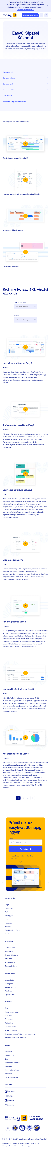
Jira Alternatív (10, 962)
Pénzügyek (9, 915)
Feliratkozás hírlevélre (12, 1063)
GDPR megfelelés (11, 1030)
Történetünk (9, 1055)
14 (32, 798)
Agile (6, 912)
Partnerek (8, 1066)
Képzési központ (10, 987)
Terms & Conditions (12, 1070)
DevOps (8, 934)
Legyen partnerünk (12, 1077)
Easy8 (7, 905)
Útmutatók (9, 1019)
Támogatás (9, 984)
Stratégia (8, 926)
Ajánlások (8, 1074)
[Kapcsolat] (41, 15)
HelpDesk (8, 923)
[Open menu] (46, 15)
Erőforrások (9, 908)
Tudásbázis (9, 1023)
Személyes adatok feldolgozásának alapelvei (20, 1034)
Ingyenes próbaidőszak (30, 15)
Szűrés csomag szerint (20, 302)
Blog (6, 1059)
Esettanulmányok (11, 966)
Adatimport (9, 991)
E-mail (11, 838)
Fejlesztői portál (10, 1027)
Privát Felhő (9, 951)
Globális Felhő (10, 948)
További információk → (25, 10)
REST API (8, 1016)
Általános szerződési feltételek (15, 1038)
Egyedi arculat (10, 995)
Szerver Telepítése (11, 955)
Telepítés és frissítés (12, 1012)
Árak (6, 1008)
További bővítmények (12, 930)
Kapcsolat (8, 1052)
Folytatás (24, 849)
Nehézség (16, 315)
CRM (7, 919)
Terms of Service (21, 1146)
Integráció (8, 959)
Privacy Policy (7, 1146)
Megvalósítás (9, 980)
